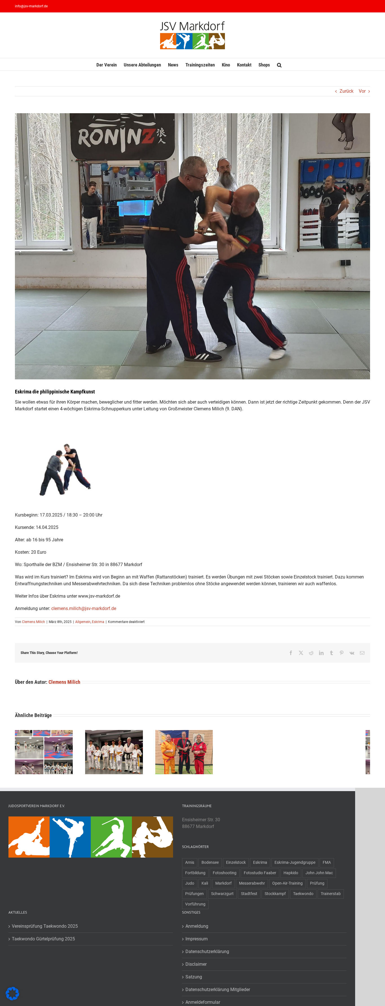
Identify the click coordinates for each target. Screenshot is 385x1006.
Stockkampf (275, 896)
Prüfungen (194, 896)
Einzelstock (236, 865)
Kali (205, 885)
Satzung (193, 979)
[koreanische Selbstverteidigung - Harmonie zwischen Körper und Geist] (152, 822)
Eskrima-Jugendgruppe (295, 865)
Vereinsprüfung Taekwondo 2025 (45, 928)
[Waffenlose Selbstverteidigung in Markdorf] (70, 822)
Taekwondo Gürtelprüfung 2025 (43, 941)
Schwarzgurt (222, 896)
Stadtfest (249, 896)
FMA (327, 865)
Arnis (189, 865)
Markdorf (223, 885)
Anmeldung (196, 928)
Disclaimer (196, 966)
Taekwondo (303, 896)
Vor (362, 91)
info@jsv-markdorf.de (31, 6)
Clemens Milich (33, 622)
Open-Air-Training (287, 885)
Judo (189, 885)
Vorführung (195, 906)
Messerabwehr (252, 885)
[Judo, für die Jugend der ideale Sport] (29, 822)
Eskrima (98, 622)
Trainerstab (331, 896)
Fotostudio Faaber (260, 875)
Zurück (346, 91)
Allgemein (82, 622)
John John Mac (319, 875)
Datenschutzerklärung (207, 954)
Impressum (196, 941)
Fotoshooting (224, 875)
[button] (279, 64)
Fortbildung (195, 875)
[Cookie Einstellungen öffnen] (12, 998)
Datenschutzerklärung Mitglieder (217, 992)
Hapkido (291, 875)
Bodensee (210, 865)
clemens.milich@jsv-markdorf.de (83, 608)
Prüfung (317, 885)
